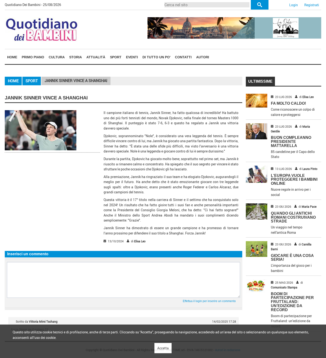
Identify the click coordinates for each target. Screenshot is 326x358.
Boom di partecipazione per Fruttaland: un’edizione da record (292, 302)
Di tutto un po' (156, 57)
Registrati (311, 5)
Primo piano (33, 57)
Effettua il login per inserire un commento (209, 301)
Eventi (132, 57)
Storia (75, 57)
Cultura (57, 57)
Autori (202, 57)
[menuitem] (12, 57)
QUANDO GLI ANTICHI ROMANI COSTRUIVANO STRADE (293, 217)
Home (12, 57)
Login (293, 5)
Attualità (95, 57)
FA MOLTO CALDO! (288, 103)
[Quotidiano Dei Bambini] (42, 29)
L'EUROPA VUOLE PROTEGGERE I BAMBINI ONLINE (294, 180)
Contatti (183, 57)
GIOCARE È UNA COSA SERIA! (292, 258)
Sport (115, 57)
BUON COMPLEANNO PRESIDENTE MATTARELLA (291, 142)
